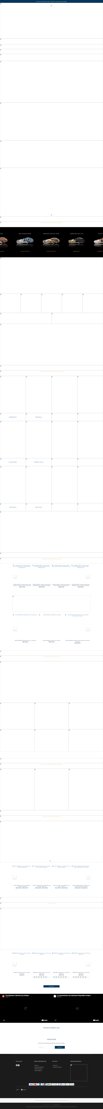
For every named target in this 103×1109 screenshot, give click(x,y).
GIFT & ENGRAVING (51, 10)
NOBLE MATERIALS (30, 8)
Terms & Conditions (51, 1104)
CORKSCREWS (39, 8)
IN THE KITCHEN (62, 8)
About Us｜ (37, 1065)
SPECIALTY (46, 8)
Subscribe (60, 1047)
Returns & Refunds (38, 1070)
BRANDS (80, 8)
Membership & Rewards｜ (39, 1067)
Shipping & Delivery (38, 1068)
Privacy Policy (45, 1104)
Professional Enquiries (57, 1067)
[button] (26, 1008)
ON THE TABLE (54, 8)
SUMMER (22, 8)
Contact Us (55, 1065)
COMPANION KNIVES (72, 8)
